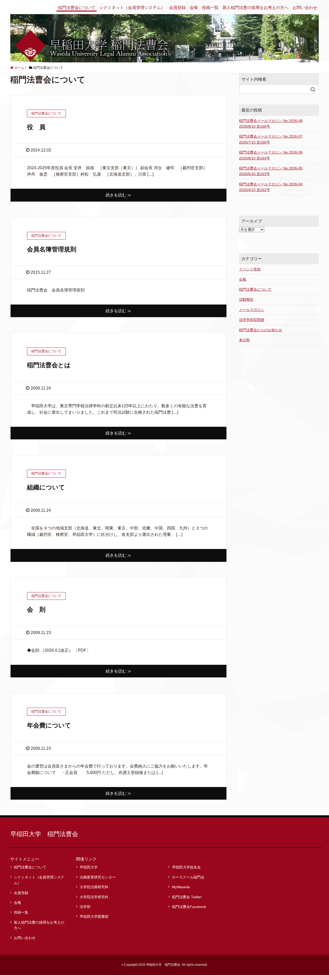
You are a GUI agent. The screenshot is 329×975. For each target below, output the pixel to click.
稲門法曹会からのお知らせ (260, 330)
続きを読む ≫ (118, 195)
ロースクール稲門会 (188, 877)
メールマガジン (251, 310)
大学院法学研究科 (94, 897)
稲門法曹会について (76, 7)
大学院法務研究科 (94, 887)
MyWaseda (181, 887)
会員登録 (177, 7)
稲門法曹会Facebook (189, 907)
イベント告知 (250, 269)
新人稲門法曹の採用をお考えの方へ (255, 7)
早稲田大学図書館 (94, 916)
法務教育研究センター (98, 877)
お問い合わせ (305, 7)
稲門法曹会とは (49, 365)
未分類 (244, 340)
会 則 (36, 609)
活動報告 (246, 299)
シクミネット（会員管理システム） (132, 7)
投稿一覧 (210, 7)
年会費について (49, 725)
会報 (194, 7)
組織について (46, 487)
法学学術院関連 (251, 320)
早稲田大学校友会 (186, 867)
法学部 (85, 907)
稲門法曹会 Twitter (187, 897)
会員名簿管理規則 (51, 249)
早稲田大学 (89, 867)
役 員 (36, 127)
